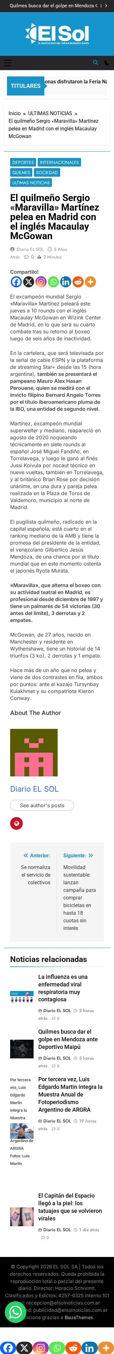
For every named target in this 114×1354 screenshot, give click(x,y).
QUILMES (21, 172)
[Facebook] (16, 281)
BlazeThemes (79, 1317)
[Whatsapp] (53, 281)
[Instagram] (41, 281)
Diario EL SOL (30, 249)
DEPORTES (23, 162)
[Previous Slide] (96, 6)
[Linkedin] (65, 281)
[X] (28, 281)
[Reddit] (78, 281)
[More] (90, 281)
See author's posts (42, 805)
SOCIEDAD (47, 172)
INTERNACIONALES (59, 162)
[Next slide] (106, 6)
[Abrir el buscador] (95, 62)
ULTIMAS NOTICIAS (31, 183)
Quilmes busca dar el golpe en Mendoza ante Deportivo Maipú (52, 6)
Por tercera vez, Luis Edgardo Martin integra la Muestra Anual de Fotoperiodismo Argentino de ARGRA (70, 1094)
